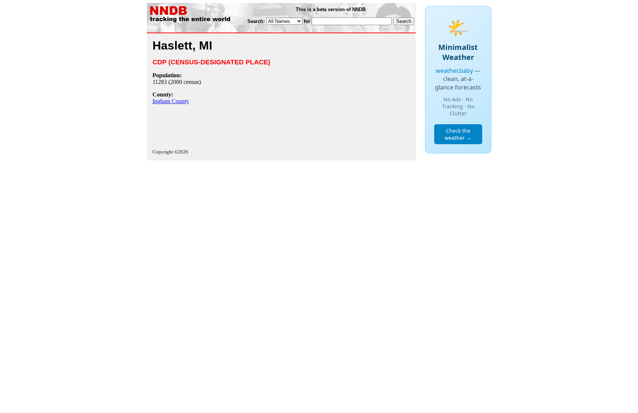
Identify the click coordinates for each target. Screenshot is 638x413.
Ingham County (170, 101)
